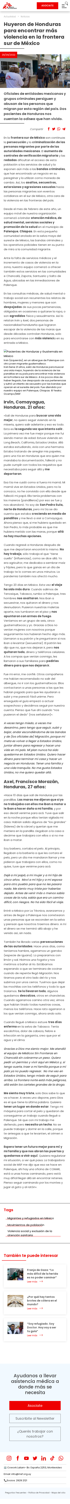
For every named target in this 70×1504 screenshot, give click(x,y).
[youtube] (26, 1458)
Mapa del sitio (58, 1492)
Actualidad (10, 16)
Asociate (35, 1405)
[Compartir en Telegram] (63, 128)
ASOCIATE (47, 5)
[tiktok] (52, 1458)
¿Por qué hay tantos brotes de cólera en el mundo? (42, 1300)
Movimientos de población (25, 1225)
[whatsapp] (61, 1458)
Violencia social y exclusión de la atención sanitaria (29, 1233)
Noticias (25, 16)
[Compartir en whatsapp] (58, 128)
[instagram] (9, 1458)
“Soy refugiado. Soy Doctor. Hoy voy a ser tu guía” (41, 1327)
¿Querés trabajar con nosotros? (35, 1434)
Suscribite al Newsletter (35, 1418)
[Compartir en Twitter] (53, 128)
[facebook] (17, 1458)
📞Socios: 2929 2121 (15, 1480)
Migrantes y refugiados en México (30, 1218)
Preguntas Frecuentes (15, 1492)
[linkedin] (43, 1458)
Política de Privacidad (38, 1492)
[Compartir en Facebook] (48, 128)
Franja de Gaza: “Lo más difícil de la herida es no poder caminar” (42, 1273)
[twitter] (35, 1458)
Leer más (32, 1281)
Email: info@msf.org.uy (17, 1474)
